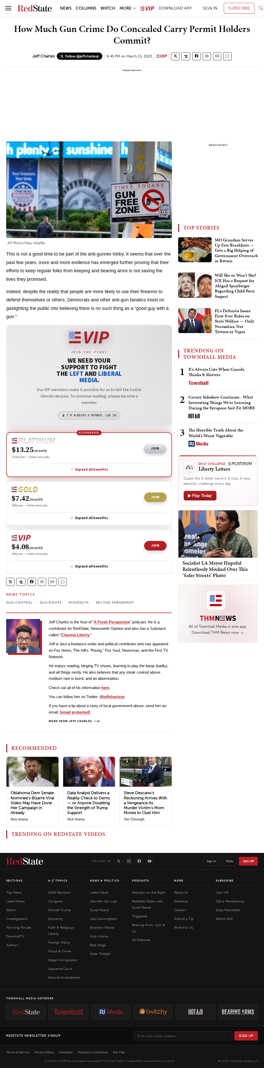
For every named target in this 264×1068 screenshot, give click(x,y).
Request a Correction (93, 1052)
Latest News (15, 901)
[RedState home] (24, 861)
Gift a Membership (230, 901)
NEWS (66, 8)
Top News (14, 892)
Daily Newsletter (228, 910)
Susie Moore (99, 910)
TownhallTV (15, 936)
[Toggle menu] (8, 8)
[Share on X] (175, 56)
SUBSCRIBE (239, 8)
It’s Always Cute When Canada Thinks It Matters (216, 372)
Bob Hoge (98, 945)
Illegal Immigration (62, 960)
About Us (181, 892)
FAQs (229, 861)
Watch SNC (224, 919)
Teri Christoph (134, 819)
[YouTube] (149, 861)
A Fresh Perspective (112, 622)
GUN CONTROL (19, 602)
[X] (118, 861)
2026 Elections (59, 892)
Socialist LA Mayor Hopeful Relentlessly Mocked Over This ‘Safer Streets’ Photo (215, 569)
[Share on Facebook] (196, 56)
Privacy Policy (44, 1052)
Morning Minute (18, 927)
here (105, 687)
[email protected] (75, 712)
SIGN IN (210, 8)
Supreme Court (60, 969)
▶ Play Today (200, 495)
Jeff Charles (43, 56)
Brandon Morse (102, 927)
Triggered (139, 916)
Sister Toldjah (100, 954)
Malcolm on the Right (148, 892)
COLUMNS (86, 8)
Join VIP (248, 861)
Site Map (119, 1052)
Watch (11, 910)
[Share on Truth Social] (186, 56)
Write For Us (183, 927)
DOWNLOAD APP (175, 8)
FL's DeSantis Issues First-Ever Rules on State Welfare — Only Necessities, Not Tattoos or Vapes (234, 321)
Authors (12, 945)
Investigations (16, 919)
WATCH (108, 8)
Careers (180, 910)
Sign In (211, 861)
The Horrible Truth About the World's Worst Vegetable (215, 432)
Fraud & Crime (59, 951)
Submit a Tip (184, 919)
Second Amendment (64, 977)
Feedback (66, 1052)
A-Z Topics (58, 880)
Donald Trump (59, 910)
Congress (55, 901)
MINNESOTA (79, 602)
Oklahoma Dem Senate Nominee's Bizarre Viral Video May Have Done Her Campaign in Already (32, 802)
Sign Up (246, 1036)
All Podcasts (141, 940)
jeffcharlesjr (114, 696)
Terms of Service (17, 1052)
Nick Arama (19, 819)
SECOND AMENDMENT (115, 602)
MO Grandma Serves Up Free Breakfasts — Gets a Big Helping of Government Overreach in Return (236, 250)
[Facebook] (139, 861)
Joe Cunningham (103, 919)
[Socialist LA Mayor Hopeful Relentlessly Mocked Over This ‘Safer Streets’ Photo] (218, 533)
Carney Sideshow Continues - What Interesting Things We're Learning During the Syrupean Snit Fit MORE (221, 402)
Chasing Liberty (75, 635)
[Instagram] (129, 861)
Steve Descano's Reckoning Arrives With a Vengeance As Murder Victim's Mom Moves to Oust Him (145, 802)
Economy (55, 919)
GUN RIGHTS (50, 602)
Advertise (181, 901)
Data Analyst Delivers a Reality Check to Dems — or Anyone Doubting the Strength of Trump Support (88, 802)
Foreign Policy (59, 942)
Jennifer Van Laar (103, 901)
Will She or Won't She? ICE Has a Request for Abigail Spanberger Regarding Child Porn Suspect (235, 286)
